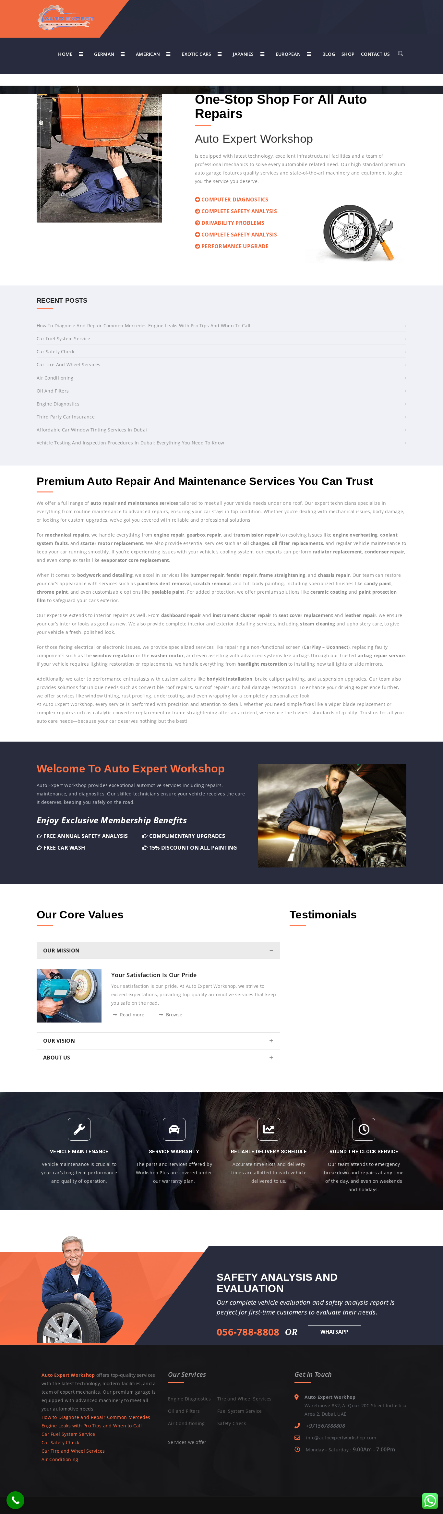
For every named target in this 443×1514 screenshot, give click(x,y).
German (104, 54)
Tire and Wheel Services (244, 1399)
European (288, 54)
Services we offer (187, 1442)
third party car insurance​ (66, 417)
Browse (173, 1014)
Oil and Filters (53, 391)
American (148, 54)
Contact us (375, 54)
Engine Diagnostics (58, 404)
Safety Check (231, 1423)
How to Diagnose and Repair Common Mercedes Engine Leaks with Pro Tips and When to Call (143, 325)
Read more (131, 1014)
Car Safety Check (55, 351)
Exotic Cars (196, 54)
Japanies (243, 54)
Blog (328, 54)
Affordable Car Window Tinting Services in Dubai (92, 430)
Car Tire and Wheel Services (69, 364)
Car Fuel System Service (63, 338)
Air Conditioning (55, 378)
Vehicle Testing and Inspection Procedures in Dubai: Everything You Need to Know (130, 443)
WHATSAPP (334, 1331)
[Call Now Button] (15, 1500)
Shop (347, 54)
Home (65, 54)
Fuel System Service (239, 1411)
